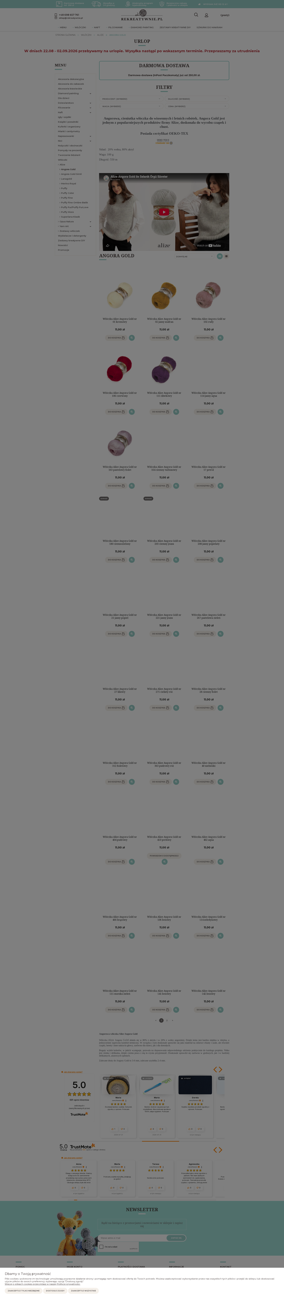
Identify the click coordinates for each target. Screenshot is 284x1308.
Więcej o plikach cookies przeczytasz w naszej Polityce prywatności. (42, 1284)
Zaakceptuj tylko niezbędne (23, 1291)
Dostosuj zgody (55, 1291)
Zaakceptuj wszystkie (83, 1291)
